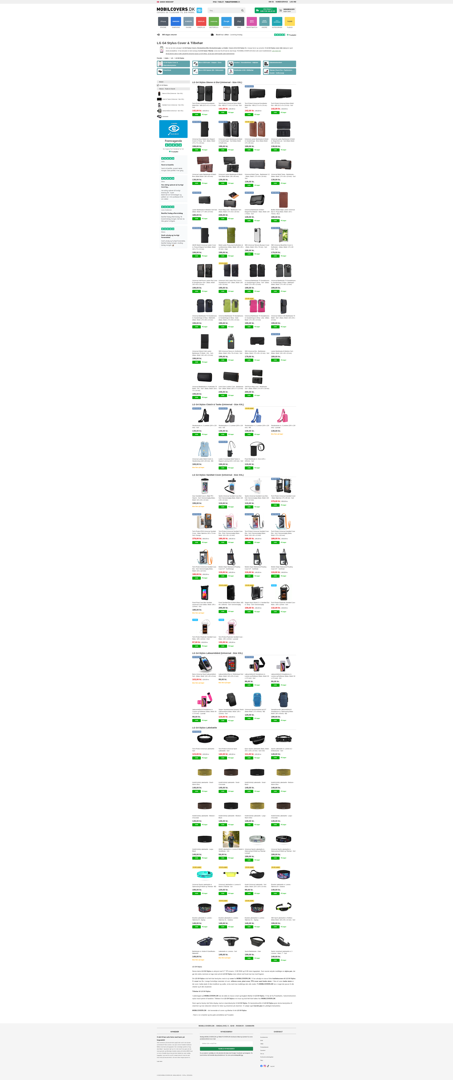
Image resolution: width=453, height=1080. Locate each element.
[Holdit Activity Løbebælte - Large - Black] (204, 839)
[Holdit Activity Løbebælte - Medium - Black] (231, 806)
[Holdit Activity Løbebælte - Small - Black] (257, 772)
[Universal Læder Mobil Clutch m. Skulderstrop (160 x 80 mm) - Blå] (204, 449)
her (242, 1055)
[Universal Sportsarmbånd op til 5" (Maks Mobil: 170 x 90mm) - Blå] (257, 699)
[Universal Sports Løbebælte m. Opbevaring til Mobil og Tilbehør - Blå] (204, 874)
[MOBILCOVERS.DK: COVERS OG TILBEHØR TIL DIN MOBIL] (176, 10)
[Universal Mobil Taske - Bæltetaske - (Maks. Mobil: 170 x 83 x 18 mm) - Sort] (283, 164)
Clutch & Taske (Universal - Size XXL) (173, 99)
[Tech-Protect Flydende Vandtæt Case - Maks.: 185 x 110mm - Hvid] (204, 627)
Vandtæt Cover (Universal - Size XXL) (173, 105)
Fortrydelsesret (264, 1047)
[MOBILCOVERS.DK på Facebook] (261, 1066)
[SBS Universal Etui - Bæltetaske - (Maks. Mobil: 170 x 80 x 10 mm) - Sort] (257, 341)
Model (161, 82)
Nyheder (175, 1032)
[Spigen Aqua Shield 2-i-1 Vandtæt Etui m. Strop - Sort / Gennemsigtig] (257, 592)
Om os (271, 2)
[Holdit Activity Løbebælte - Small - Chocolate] (231, 772)
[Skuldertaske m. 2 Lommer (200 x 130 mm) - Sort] (204, 415)
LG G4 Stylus (163, 85)
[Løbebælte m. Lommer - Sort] (231, 941)
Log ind (293, 2)
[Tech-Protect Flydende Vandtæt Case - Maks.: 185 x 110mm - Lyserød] (231, 627)
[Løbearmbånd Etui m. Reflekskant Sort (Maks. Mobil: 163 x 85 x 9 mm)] (231, 664)
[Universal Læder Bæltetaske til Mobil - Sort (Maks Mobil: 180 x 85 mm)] (231, 164)
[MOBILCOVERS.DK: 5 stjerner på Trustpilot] (173, 194)
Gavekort (262, 1050)
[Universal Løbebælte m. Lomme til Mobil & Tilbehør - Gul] (231, 874)
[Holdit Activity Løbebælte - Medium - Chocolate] (204, 806)
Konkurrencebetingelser (266, 1057)
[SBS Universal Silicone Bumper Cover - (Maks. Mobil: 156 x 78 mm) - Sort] (257, 235)
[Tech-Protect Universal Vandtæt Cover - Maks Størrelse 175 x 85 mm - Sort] (283, 486)
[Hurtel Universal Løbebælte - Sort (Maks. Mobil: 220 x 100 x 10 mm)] (257, 874)
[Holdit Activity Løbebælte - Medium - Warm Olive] (283, 772)
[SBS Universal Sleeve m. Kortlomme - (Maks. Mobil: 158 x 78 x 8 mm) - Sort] (231, 341)
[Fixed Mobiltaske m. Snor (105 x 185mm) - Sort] (257, 449)
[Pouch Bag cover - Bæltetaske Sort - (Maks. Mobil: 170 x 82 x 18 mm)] (231, 200)
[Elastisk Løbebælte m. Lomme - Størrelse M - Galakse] (283, 874)
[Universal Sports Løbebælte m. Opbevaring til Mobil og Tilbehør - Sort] (283, 839)
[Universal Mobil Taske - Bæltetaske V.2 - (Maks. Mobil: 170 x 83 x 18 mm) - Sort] (257, 164)
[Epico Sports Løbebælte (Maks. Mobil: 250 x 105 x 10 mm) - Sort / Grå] (257, 739)
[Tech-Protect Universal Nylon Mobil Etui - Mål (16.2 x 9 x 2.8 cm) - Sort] (283, 93)
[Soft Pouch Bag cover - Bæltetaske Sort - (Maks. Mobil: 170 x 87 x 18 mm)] (257, 376)
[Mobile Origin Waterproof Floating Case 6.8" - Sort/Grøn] (257, 557)
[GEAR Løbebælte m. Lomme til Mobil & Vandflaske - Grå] (231, 839)
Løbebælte (165, 116)
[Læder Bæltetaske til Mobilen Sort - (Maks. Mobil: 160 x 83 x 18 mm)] (283, 341)
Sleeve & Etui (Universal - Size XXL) (172, 93)
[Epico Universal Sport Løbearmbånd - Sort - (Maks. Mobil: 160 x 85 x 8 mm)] (204, 664)
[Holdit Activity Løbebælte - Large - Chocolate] (283, 806)
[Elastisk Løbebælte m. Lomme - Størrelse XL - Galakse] (231, 908)
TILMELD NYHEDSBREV (226, 1049)
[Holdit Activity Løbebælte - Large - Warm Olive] (257, 806)
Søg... (262, 1060)
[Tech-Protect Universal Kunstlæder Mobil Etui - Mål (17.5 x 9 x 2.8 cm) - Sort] (257, 93)
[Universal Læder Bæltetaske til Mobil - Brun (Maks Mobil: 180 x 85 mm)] (204, 164)
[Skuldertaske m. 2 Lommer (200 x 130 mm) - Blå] (257, 415)
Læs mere (159, 1061)
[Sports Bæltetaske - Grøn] (257, 941)
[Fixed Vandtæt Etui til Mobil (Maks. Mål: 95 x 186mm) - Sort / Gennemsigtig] (231, 592)
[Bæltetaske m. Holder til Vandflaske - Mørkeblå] (204, 941)
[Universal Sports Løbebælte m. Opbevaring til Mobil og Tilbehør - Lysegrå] (257, 839)
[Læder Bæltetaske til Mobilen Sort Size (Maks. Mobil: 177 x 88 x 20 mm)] (204, 200)
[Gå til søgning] (242, 10)
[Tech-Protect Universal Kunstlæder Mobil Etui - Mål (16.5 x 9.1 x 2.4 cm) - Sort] (204, 93)
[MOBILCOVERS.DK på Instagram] (265, 1066)
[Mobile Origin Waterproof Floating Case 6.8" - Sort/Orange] (231, 557)
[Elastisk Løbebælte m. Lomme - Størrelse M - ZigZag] (204, 908)
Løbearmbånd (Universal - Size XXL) (172, 110)
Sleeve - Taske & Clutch (167, 89)
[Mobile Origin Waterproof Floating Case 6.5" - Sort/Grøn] (283, 557)
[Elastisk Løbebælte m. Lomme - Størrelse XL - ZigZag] (257, 908)
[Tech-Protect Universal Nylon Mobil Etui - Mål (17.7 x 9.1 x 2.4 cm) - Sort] (231, 93)
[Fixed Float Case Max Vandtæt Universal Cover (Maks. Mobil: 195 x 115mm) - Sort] (204, 592)
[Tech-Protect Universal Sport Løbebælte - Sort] (231, 739)
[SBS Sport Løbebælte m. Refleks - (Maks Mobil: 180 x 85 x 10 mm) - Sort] (283, 908)
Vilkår (261, 1043)
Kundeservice (282, 2)
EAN (261, 1040)
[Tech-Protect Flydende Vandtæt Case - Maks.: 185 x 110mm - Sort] (283, 592)
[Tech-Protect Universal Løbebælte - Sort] (204, 739)
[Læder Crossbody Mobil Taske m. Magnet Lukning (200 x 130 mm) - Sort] (231, 449)
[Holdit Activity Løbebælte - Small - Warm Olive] (204, 772)
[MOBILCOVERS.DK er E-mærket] (199, 10)
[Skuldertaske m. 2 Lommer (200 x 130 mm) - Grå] (231, 415)
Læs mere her (276, 51)
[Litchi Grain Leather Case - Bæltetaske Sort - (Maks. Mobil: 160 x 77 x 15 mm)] (231, 376)
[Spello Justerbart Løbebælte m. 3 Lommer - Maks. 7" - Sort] (283, 941)
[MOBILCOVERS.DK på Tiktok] (268, 1066)
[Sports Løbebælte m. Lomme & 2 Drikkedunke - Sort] (283, 739)
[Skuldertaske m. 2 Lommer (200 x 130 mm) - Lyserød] (283, 415)
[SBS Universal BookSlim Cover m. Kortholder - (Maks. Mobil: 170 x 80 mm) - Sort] (283, 235)
